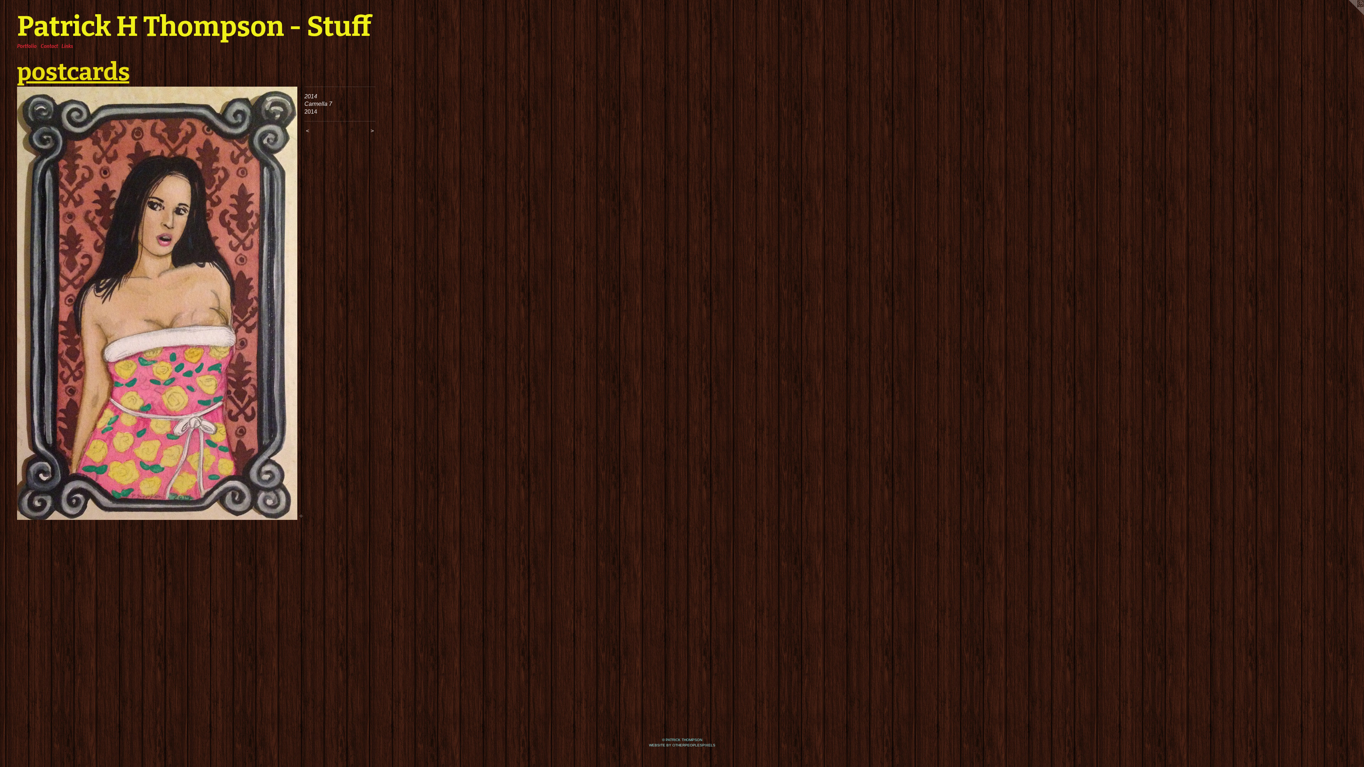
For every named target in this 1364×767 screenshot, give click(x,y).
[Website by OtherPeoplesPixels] (1350, 14)
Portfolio (27, 45)
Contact (49, 45)
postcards (73, 71)
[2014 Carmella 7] (157, 303)
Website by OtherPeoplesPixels (682, 745)
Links (67, 45)
